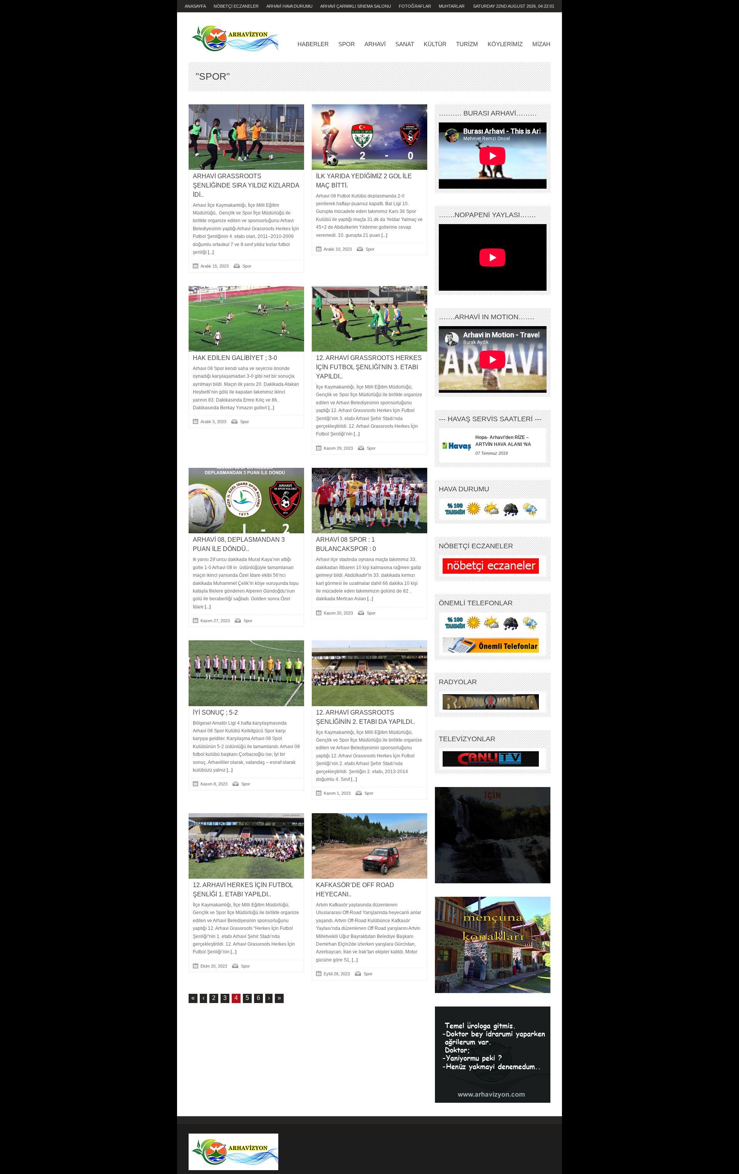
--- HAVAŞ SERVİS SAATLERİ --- (490, 419)
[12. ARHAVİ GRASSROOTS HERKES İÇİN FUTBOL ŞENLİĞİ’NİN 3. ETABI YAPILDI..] (369, 319)
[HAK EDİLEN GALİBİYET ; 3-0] (246, 319)
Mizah (541, 44)
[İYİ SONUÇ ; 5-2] (246, 673)
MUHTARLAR (452, 6)
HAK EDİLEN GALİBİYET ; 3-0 (235, 358)
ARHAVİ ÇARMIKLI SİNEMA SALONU (355, 6)
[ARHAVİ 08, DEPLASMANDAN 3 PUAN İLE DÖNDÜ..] (246, 500)
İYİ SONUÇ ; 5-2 (215, 712)
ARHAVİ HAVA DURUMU (289, 6)
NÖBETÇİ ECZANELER (236, 6)
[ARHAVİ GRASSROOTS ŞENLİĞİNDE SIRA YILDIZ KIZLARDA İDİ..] (246, 137)
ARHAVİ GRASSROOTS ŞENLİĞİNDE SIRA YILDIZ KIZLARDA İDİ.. (246, 185)
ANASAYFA (195, 6)
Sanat (404, 44)
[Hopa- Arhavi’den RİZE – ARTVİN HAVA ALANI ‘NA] (457, 445)
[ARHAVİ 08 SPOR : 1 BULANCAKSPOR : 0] (369, 500)
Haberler (313, 44)
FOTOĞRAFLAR (415, 6)
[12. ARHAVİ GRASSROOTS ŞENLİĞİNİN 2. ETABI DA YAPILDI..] (369, 673)
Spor (346, 44)
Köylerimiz (505, 44)
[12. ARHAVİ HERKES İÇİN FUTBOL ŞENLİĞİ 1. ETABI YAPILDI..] (246, 846)
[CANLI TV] (491, 758)
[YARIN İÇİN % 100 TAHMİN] (491, 508)
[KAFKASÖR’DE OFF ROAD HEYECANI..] (369, 846)
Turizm (467, 44)
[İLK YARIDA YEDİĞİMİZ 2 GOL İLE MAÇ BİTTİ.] (369, 137)
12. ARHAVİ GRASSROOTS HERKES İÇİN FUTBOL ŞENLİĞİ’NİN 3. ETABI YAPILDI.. (369, 367)
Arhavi (375, 44)
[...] (210, 252)
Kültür (435, 44)
